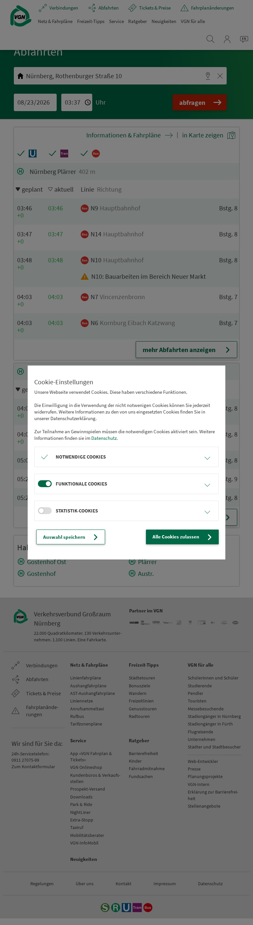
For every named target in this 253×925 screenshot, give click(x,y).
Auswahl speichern (64, 537)
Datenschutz (104, 438)
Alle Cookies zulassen (176, 537)
